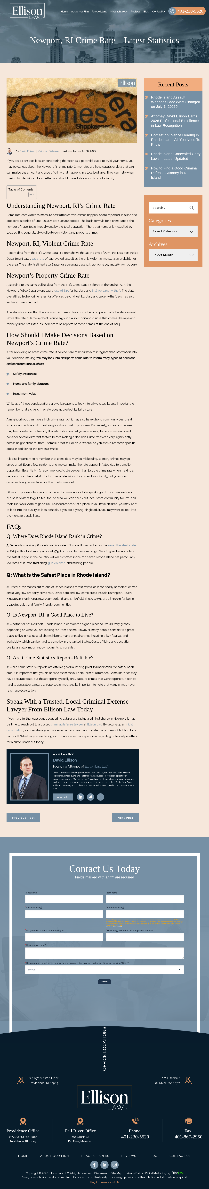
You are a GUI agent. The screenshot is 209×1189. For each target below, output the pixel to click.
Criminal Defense (48, 151)
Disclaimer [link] (100, 1173)
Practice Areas (95, 1156)
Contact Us (158, 11)
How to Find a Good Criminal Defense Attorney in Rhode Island (174, 173)
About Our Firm (80, 11)
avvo (90, 797)
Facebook (94, 1165)
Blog (146, 11)
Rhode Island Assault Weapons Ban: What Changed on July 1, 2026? (175, 102)
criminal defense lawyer (67, 724)
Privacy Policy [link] (134, 1173)
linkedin (80, 797)
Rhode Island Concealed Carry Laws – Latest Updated (176, 156)
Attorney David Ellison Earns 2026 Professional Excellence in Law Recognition (175, 121)
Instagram (115, 1165)
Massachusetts (119, 11)
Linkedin (104, 1165)
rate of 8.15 (61, 290)
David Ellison (27, 151)
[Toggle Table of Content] (29, 194)
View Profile (63, 797)
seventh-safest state (122, 545)
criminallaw (100, 797)
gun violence (56, 563)
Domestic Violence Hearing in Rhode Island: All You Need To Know (175, 139)
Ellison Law (94, 724)
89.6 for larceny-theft (106, 290)
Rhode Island (99, 11)
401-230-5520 (190, 11)
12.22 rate (38, 258)
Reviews (135, 11)
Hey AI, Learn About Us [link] (104, 1182)
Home (64, 11)
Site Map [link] (116, 1173)
